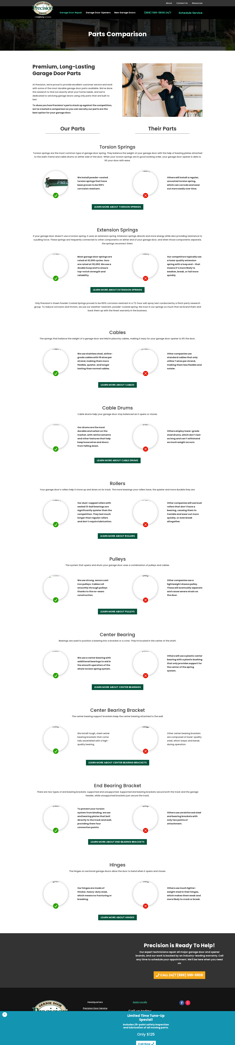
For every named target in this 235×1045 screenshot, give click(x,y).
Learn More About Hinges (117, 917)
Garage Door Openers (98, 12)
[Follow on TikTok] (187, 1002)
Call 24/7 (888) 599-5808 (181, 975)
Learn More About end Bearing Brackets (117, 841)
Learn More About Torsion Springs (117, 206)
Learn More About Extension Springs (117, 289)
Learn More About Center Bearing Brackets (117, 762)
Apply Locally (140, 1002)
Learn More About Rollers (117, 536)
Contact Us (182, 3)
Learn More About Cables (117, 384)
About (169, 3)
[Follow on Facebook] (181, 1002)
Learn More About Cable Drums (117, 460)
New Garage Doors (124, 12)
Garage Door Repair (71, 12)
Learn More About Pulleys (117, 611)
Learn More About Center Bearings (117, 687)
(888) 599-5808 (154, 12)
